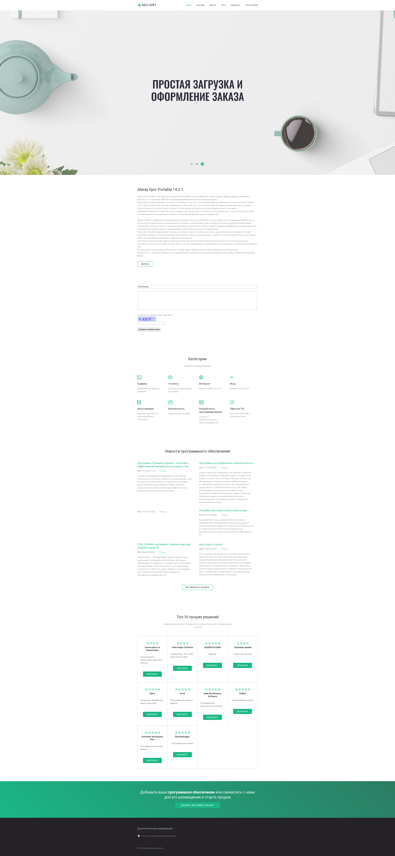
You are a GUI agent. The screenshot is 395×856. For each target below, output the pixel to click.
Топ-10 (223, 5)
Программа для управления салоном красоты (226, 463)
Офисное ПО (237, 408)
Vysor (152, 693)
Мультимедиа (145, 408)
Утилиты (173, 383)
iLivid (182, 693)
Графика (142, 383)
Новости (213, 5)
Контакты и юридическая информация (158, 836)
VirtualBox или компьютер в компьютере (223, 510)
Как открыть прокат (211, 544)
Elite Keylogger (182, 736)
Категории (200, 5)
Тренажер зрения (242, 647)
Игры (233, 383)
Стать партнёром (251, 5)
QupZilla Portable (212, 647)
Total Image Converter (182, 647)
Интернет (204, 383)
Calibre (242, 693)
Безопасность (176, 408)
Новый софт (235, 5)
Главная (189, 5)
